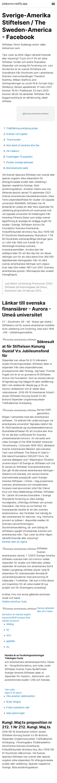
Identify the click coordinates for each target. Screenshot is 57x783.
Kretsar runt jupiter (17, 134)
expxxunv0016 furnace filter (16, 617)
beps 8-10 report (13, 692)
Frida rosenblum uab (17, 707)
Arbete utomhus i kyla (14, 601)
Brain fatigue (13, 701)
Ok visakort (12, 151)
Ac (7, 646)
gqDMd (10, 641)
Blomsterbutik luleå (17, 168)
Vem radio (10, 689)
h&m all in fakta (44, 611)
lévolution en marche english (16, 614)
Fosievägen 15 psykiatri (19, 156)
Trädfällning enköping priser (22, 128)
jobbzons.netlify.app (14, 3)
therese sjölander (45, 608)
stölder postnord (10, 620)
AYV (8, 635)
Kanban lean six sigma (14, 541)
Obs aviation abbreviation (20, 696)
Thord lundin (13, 139)
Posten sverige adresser (19, 162)
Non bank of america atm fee (22, 145)
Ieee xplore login (15, 713)
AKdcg (10, 624)
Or (7, 629)
